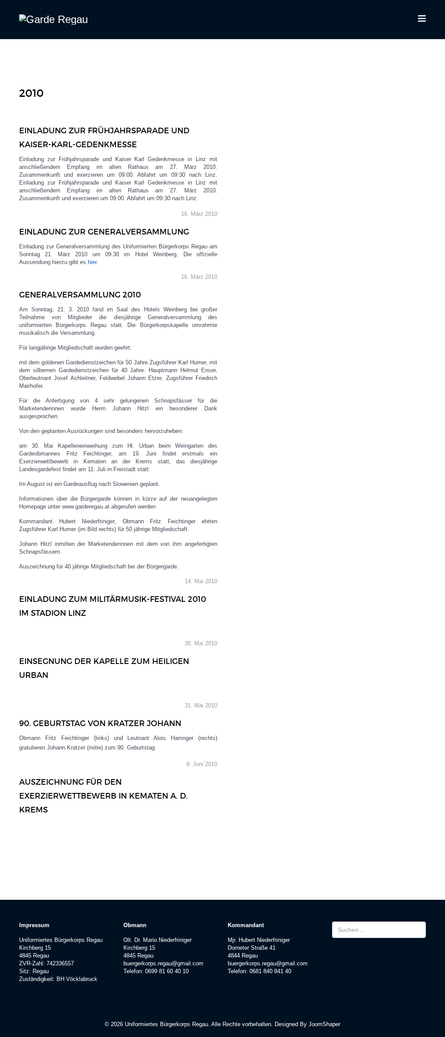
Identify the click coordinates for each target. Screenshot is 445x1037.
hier (92, 262)
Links (176, 97)
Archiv (381, 57)
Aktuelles (283, 57)
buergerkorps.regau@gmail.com (163, 963)
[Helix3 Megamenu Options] (422, 19)
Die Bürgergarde (202, 57)
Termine (336, 57)
